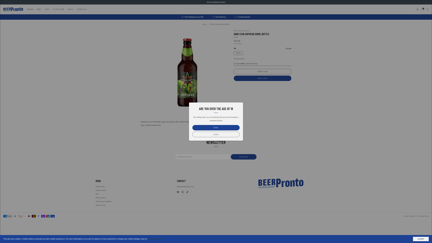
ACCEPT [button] (421, 239)
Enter (216, 128)
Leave (216, 134)
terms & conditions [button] (155, 239)
